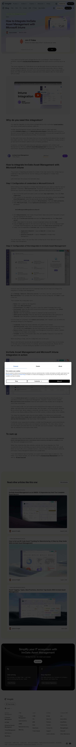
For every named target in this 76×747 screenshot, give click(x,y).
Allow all (59, 381)
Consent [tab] (15, 366)
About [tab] (60, 366)
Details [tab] (38, 366)
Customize (37, 381)
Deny (16, 381)
